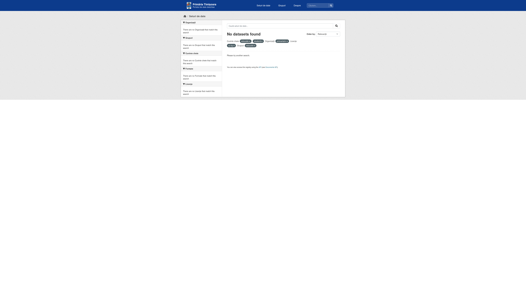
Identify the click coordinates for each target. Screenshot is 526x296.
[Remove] (249, 41)
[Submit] (336, 25)
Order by (311, 34)
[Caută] (331, 5)
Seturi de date (263, 5)
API (260, 67)
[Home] (185, 16)
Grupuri (282, 5)
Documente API (271, 67)
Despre (297, 5)
